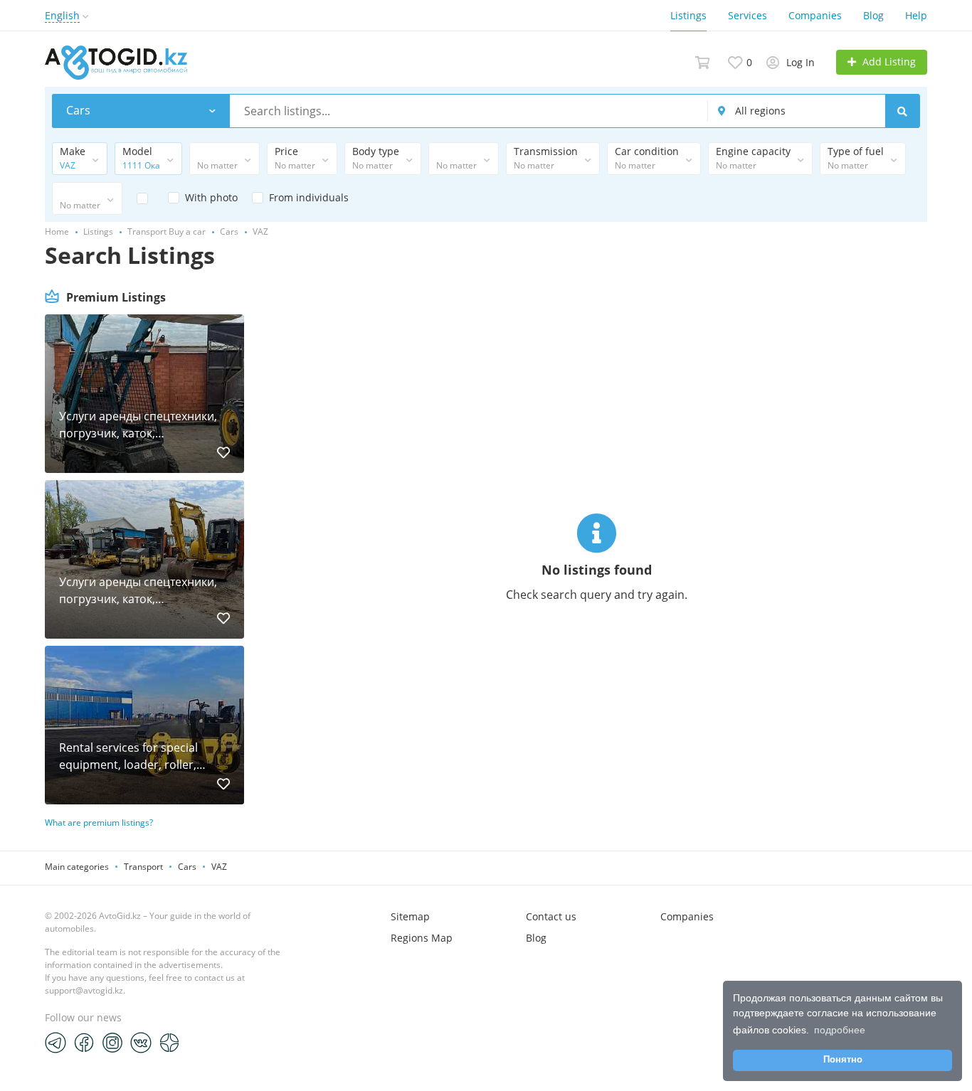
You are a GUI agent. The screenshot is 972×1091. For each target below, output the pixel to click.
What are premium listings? (99, 822)
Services (747, 15)
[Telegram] (55, 1042)
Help (916, 15)
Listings (688, 15)
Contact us (551, 916)
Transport (143, 867)
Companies (815, 15)
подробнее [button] (839, 1030)
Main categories (77, 867)
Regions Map (422, 937)
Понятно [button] (842, 1060)
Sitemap (410, 916)
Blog (873, 15)
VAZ (219, 867)
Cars (187, 867)
